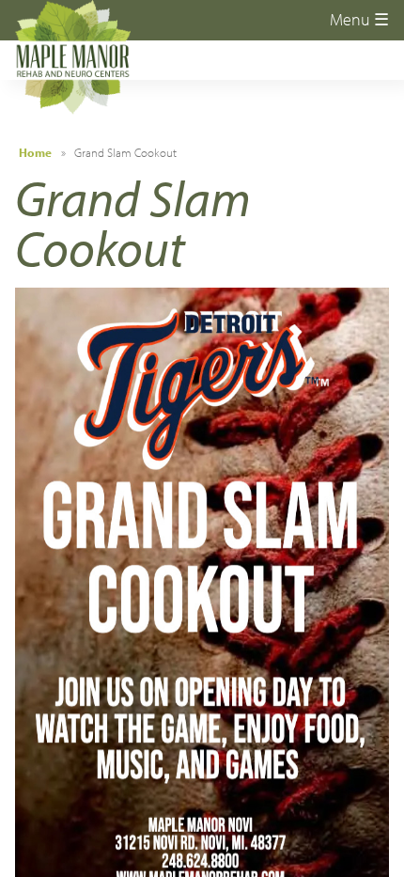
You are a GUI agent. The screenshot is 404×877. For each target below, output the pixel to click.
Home (35, 152)
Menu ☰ (359, 19)
